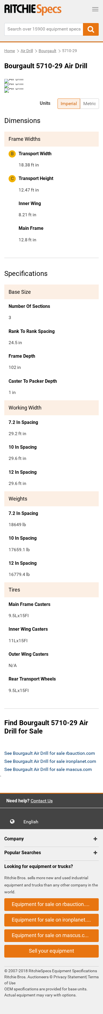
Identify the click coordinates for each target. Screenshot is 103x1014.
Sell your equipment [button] (51, 951)
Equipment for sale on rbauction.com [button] (53, 904)
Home (9, 50)
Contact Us (42, 800)
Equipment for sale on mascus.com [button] (52, 935)
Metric (89, 103)
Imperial (69, 103)
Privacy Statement (70, 977)
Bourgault (47, 50)
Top (93, 1005)
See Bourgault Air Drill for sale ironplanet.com (50, 761)
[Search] (91, 29)
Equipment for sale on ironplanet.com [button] (54, 920)
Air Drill (27, 50)
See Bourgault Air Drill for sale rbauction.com (49, 753)
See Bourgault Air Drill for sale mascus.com (48, 769)
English (32, 822)
